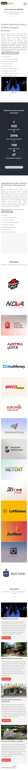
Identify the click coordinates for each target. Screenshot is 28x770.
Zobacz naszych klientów (14, 167)
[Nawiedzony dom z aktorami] (14, 610)
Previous (3, 84)
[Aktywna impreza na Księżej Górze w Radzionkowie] (14, 690)
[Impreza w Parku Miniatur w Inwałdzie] (14, 732)
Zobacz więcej (6, 637)
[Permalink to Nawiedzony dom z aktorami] (14, 84)
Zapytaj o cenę (7, 211)
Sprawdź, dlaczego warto (10, 53)
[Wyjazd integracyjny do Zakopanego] (14, 649)
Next (24, 84)
